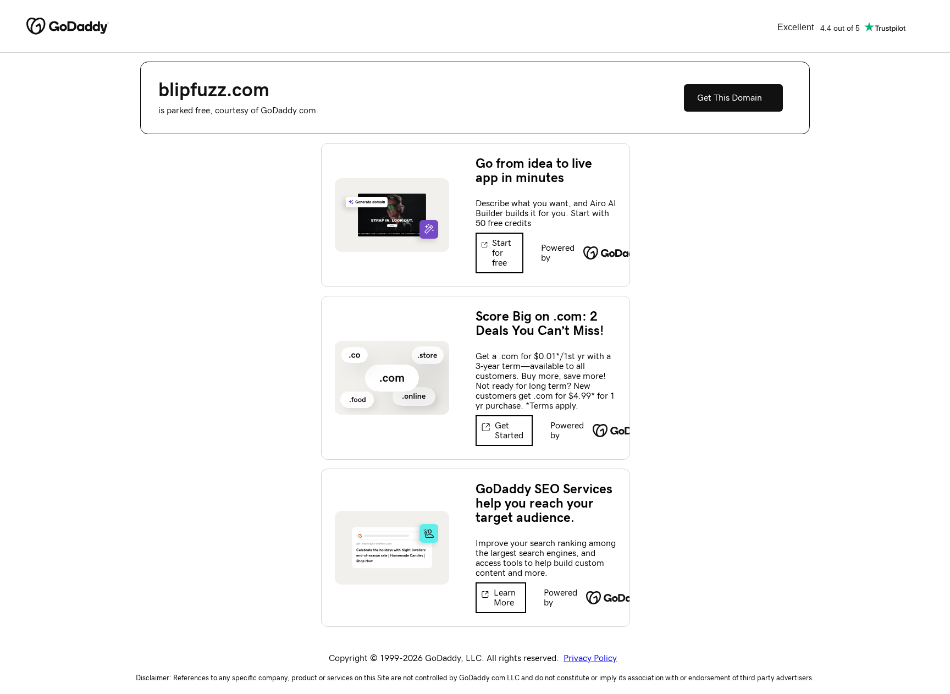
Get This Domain (729, 97)
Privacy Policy (590, 658)
